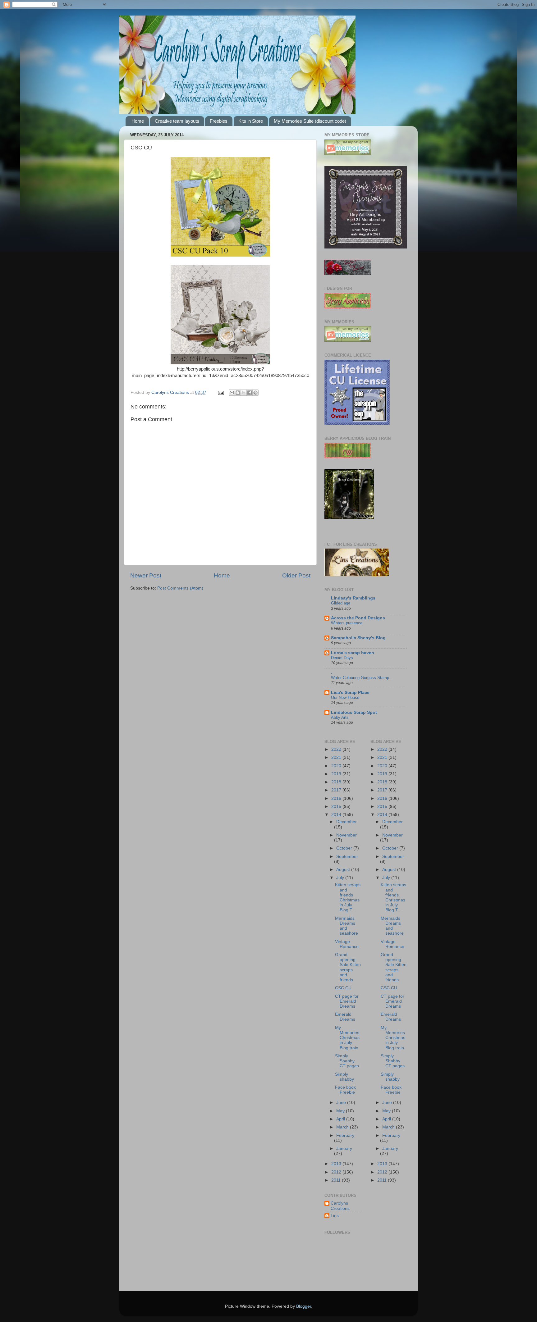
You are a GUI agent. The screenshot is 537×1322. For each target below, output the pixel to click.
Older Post (296, 575)
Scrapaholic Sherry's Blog (358, 638)
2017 (336, 790)
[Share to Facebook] (249, 393)
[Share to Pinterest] (255, 393)
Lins (335, 1215)
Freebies (218, 121)
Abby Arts (340, 717)
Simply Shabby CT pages (347, 1061)
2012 (336, 1172)
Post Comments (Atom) (180, 588)
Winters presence (346, 623)
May (341, 1111)
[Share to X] (244, 393)
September (347, 856)
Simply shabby (344, 1077)
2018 (336, 782)
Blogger (303, 1306)
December (346, 821)
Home (137, 121)
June (341, 1102)
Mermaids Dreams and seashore (346, 926)
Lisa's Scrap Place (350, 692)
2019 (336, 774)
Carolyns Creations (340, 1205)
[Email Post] (220, 392)
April (341, 1119)
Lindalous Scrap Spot (354, 712)
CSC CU (343, 988)
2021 (336, 757)
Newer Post (145, 575)
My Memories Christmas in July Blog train (347, 1037)
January (344, 1148)
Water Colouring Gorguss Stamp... (362, 677)
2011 (336, 1180)
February (345, 1135)
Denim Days (342, 657)
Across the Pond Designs (358, 618)
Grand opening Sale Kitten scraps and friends (348, 967)
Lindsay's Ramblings (353, 598)
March (343, 1127)
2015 (336, 806)
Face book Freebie (345, 1090)
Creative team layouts (177, 121)
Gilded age (340, 603)
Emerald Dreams (345, 1017)
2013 (336, 1163)
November (346, 835)
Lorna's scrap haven (352, 652)
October (344, 848)
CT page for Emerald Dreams (347, 1001)
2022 (336, 749)
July (340, 877)
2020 (336, 766)
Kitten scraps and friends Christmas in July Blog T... (347, 897)
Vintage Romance (347, 944)
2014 (336, 814)
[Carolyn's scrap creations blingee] (349, 517)
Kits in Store (250, 121)
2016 (336, 798)
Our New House (345, 697)
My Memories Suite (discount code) (310, 121)
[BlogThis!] (238, 393)
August (343, 869)
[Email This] (232, 393)
